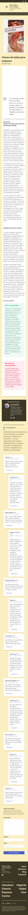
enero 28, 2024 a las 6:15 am (11, 581)
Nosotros (22, 869)
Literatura (7, 885)
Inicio (23, 866)
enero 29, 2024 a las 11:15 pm (11, 637)
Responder (9, 470)
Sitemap (14, 903)
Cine (23, 892)
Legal (3, 903)
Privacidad (8, 903)
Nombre (6, 837)
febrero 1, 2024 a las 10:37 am (11, 682)
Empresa (7, 892)
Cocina (6, 895)
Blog (24, 872)
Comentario (7, 817)
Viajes (22, 888)
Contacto (22, 874)
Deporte (21, 885)
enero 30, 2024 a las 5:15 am (16, 655)
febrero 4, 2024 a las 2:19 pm (11, 736)
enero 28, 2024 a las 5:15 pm (16, 601)
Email (5, 843)
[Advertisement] (14, 82)
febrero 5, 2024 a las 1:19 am (16, 756)
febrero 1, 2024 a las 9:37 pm (16, 702)
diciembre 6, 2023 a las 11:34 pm (12, 458)
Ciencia (6, 888)
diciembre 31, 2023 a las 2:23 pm (12, 514)
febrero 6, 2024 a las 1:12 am (11, 789)
